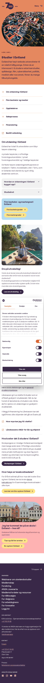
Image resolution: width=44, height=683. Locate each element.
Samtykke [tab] (7, 306)
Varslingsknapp (7, 634)
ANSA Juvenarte (10, 589)
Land (8, 52)
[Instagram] (7, 676)
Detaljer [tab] (22, 306)
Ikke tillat (22, 381)
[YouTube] (11, 676)
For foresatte (8, 605)
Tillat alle (22, 369)
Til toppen (35, 569)
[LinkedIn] (15, 676)
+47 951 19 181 (6, 621)
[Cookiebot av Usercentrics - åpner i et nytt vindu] (33, 300)
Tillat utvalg (22, 375)
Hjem (3, 52)
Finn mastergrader (14, 215)
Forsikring (6, 586)
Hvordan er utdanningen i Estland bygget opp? (19, 183)
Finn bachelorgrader (15, 210)
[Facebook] (3, 676)
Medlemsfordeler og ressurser (16, 592)
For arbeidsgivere (10, 602)
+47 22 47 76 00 (8, 649)
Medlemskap (8, 582)
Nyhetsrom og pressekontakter (13, 665)
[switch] (39, 347)
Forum (4, 644)
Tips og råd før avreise (13, 541)
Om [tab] (36, 306)
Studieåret (9, 192)
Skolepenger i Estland (12, 463)
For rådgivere (8, 599)
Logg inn (6, 608)
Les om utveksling (11, 292)
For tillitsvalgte (9, 595)
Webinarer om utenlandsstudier (17, 579)
